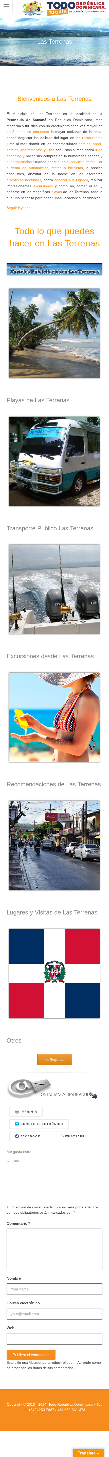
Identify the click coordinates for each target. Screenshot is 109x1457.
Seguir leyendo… (20, 208)
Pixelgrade (79, 1416)
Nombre (14, 1278)
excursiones (43, 186)
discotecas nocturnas (24, 180)
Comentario (18, 1223)
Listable (66, 1416)
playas (56, 192)
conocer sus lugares (71, 180)
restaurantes (92, 138)
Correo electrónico (23, 1303)
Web (10, 1328)
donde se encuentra (32, 132)
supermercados (19, 162)
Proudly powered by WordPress (40, 1416)
